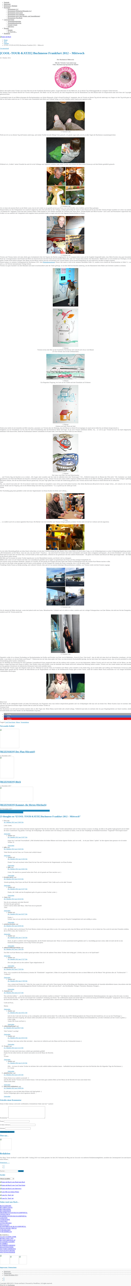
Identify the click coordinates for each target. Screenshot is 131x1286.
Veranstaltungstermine (14, 21)
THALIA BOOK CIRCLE (8, 1228)
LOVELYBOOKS (6, 1223)
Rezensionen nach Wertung (16, 14)
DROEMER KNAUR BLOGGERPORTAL (14, 1212)
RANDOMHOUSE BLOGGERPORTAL (13, 1226)
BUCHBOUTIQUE (6, 1207)
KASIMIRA (4, 1243)
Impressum (7, 4)
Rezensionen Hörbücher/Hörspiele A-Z (19, 11)
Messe (18, 722)
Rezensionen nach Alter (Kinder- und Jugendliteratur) (24, 16)
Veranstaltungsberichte (14, 23)
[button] (8, 714)
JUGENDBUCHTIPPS (7, 1242)
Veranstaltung (25, 722)
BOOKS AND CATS (6, 1238)
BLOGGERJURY (5, 1206)
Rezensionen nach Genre (15, 13)
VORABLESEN (5, 1230)
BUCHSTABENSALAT (7, 1240)
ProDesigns (11, 1285)
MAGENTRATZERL (7, 1247)
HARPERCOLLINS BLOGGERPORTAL (13, 1216)
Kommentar (4, 1118)
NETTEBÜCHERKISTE (8, 1249)
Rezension (7, 7)
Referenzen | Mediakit (10, 6)
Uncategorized (4, 48)
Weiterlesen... (5, 1162)
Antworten (7, 834)
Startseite (6, 2)
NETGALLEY (4, 1225)
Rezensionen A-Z (13, 9)
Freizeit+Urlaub (12, 25)
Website (2, 1128)
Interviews (11, 26)
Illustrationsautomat (49, 262)
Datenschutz (7, 1273)
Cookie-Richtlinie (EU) (11, 1275)
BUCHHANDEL (5, 1209)
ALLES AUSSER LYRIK (8, 1236)
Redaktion (7, 33)
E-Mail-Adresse (5, 1125)
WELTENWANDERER (7, 1252)
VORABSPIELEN (6, 1231)
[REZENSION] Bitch (10, 782)
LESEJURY (4, 1218)
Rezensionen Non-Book (15, 18)
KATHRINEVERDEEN (7, 1245)
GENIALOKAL (5, 1214)
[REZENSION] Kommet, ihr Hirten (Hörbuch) (23, 805)
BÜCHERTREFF (5, 1211)
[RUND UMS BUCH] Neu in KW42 (11, 812)
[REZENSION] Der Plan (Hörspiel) (17, 751)
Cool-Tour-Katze (9, 19)
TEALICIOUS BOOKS (7, 1250)
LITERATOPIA (5, 1219)
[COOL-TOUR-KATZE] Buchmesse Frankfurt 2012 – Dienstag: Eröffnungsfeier (25, 810)
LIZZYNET (4, 1221)
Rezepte (6, 28)
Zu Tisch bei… (12, 32)
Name (2, 1121)
